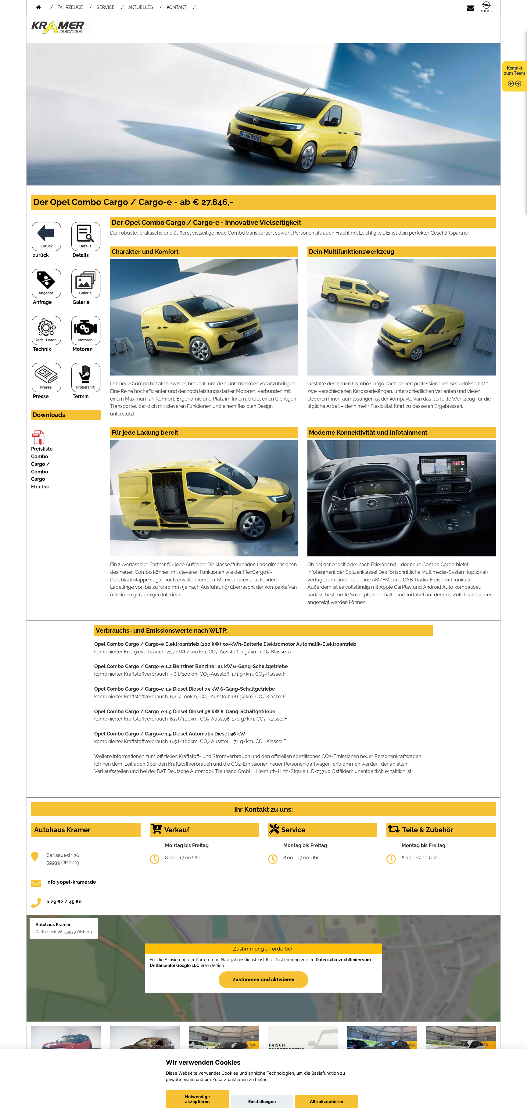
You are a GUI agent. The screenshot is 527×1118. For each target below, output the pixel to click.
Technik (42, 349)
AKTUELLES (140, 7)
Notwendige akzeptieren (197, 1099)
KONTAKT (177, 7)
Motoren (83, 349)
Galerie (81, 302)
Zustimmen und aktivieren (263, 979)
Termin (81, 396)
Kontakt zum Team (514, 71)
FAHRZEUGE (70, 7)
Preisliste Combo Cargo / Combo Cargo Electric (42, 468)
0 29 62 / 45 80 (64, 901)
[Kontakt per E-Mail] (470, 7)
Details (81, 255)
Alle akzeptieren (326, 1101)
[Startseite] (486, 7)
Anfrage (42, 302)
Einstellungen (262, 1101)
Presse (41, 396)
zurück (41, 255)
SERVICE (106, 7)
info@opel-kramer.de (71, 882)
